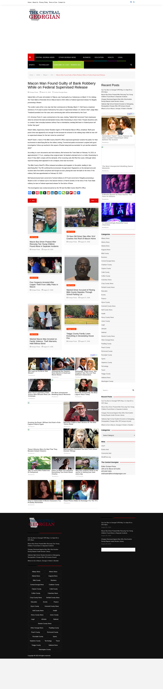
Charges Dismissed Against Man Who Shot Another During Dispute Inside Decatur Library (117, 414)
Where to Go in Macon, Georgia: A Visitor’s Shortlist (116, 108)
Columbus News (106, 280)
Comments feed (106, 453)
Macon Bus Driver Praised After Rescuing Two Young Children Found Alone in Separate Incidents (44, 244)
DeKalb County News (108, 287)
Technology (44, 65)
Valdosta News (106, 377)
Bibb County (34, 237)
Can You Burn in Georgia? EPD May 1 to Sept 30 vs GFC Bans (117, 402)
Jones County (105, 321)
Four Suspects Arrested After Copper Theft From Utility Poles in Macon (44, 284)
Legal (120, 57)
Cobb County (105, 272)
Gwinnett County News (108, 306)
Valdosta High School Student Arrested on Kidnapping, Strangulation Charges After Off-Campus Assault (118, 420)
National (103, 332)
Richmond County (106, 351)
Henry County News (107, 317)
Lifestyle (103, 328)
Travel (103, 370)
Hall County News (106, 310)
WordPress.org (106, 457)
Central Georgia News (44, 57)
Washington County (107, 381)
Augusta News (105, 249)
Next (92, 200)
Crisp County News (107, 283)
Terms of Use (53, 2)
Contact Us (61, 2)
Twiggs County (71, 329)
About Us (35, 2)
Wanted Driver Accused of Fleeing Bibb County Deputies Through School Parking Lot (81, 292)
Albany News (105, 238)
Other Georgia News (67, 57)
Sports (32, 65)
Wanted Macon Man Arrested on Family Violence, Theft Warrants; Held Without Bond (43, 341)
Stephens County (106, 362)
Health (111, 57)
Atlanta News (105, 246)
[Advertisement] (81, 39)
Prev (33, 200)
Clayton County (106, 268)
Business (86, 57)
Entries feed (105, 449)
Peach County (105, 347)
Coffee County (105, 276)
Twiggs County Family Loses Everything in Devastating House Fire (80, 336)
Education (99, 57)
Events (103, 295)
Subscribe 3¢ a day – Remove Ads (67, 65)
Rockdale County (106, 355)
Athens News (105, 242)
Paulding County (106, 343)
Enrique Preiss (34, 92)
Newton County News (108, 336)
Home (30, 2)
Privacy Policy (43, 2)
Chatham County (106, 264)
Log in (103, 445)
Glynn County (105, 302)
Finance (103, 298)
